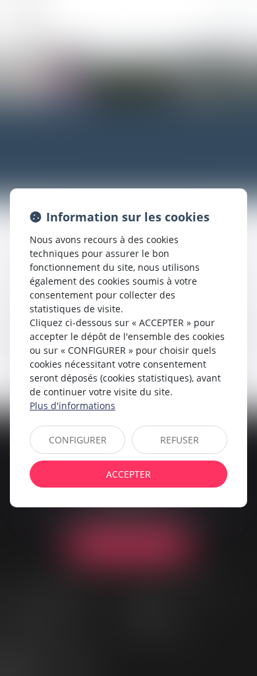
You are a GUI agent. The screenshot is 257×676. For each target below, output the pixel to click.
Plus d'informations (72, 405)
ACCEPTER (128, 474)
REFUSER (179, 440)
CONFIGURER (78, 440)
